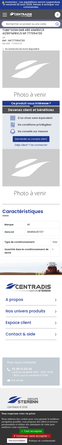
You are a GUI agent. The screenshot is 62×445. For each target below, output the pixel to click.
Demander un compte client (31, 139)
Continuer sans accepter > (33, 436)
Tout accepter (32, 431)
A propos (14, 299)
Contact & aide (20, 334)
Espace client (18, 322)
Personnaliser (17, 440)
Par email (17, 380)
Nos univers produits (25, 311)
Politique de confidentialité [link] (42, 440)
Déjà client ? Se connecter (31, 145)
